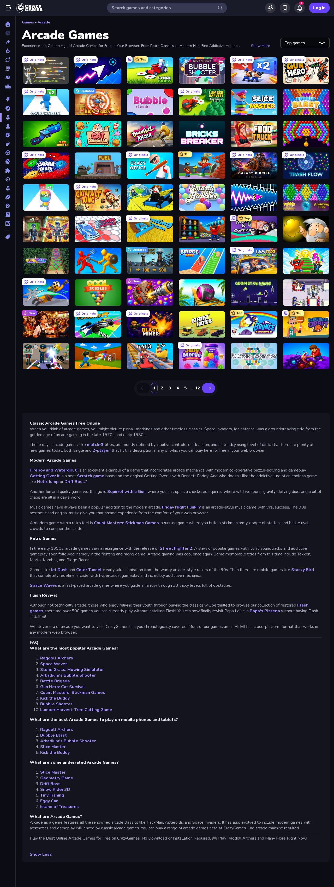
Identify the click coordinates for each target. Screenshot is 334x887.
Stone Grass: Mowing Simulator (72, 669)
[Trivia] (7, 214)
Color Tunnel (89, 570)
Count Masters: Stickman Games (126, 523)
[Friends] (270, 8)
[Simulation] (7, 188)
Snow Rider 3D (55, 789)
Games (28, 22)
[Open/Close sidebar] (8, 8)
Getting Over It (45, 476)
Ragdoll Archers (56, 658)
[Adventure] (7, 108)
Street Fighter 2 (176, 548)
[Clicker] (7, 143)
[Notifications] (299, 8)
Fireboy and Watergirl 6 (53, 470)
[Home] (7, 24)
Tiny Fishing (52, 795)
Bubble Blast (53, 735)
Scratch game (90, 476)
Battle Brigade (55, 681)
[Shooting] (7, 179)
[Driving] (7, 152)
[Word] (7, 223)
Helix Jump (48, 482)
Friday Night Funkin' (182, 507)
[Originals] (7, 68)
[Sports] (7, 197)
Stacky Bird (302, 570)
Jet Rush (59, 570)
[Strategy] (7, 205)
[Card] (7, 135)
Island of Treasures (59, 807)
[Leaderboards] (7, 86)
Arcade (44, 22)
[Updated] (7, 59)
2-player (101, 450)
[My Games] (285, 8)
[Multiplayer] (7, 77)
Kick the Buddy (55, 698)
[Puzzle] (7, 170)
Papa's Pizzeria (265, 611)
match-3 (95, 445)
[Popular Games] (7, 50)
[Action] (7, 99)
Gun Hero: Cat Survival (62, 687)
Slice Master (52, 747)
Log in (319, 8)
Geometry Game (56, 778)
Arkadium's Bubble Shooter (68, 675)
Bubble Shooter (56, 704)
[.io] (7, 161)
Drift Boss (74, 482)
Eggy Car (49, 801)
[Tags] (7, 237)
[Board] (7, 126)
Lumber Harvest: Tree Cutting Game (76, 710)
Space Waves (43, 585)
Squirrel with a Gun (126, 491)
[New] (7, 42)
